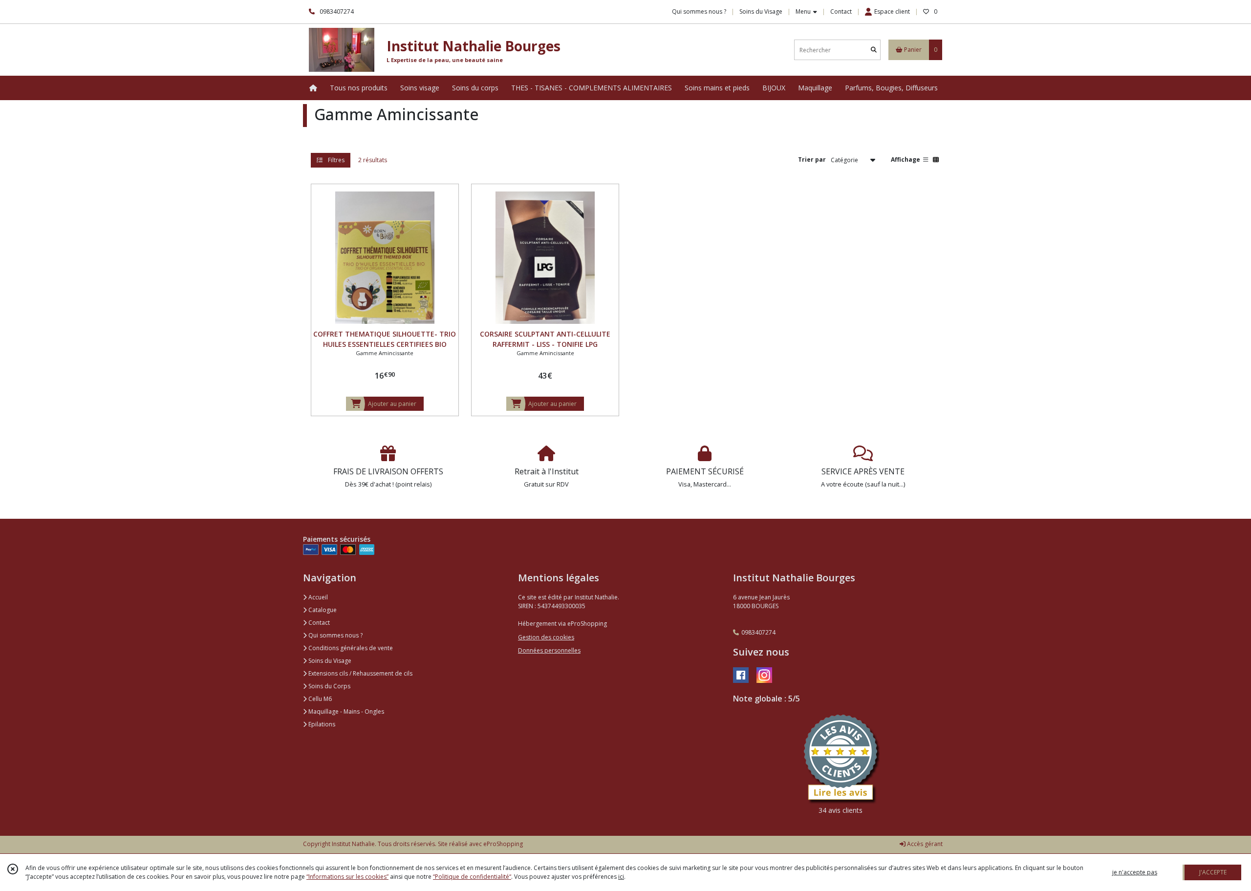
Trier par (812, 159)
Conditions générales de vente (350, 648)
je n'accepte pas (1134, 872)
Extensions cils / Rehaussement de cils (359, 673)
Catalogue (322, 610)
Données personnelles (549, 650)
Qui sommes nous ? (335, 635)
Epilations (321, 724)
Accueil (317, 597)
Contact (841, 11)
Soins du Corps (328, 686)
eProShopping (503, 844)
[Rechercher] (873, 50)
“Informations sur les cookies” (347, 876)
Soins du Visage (329, 661)
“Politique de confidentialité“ (472, 876)
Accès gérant (924, 844)
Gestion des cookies (546, 637)
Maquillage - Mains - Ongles (345, 711)
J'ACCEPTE (1213, 872)
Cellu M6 (319, 699)
